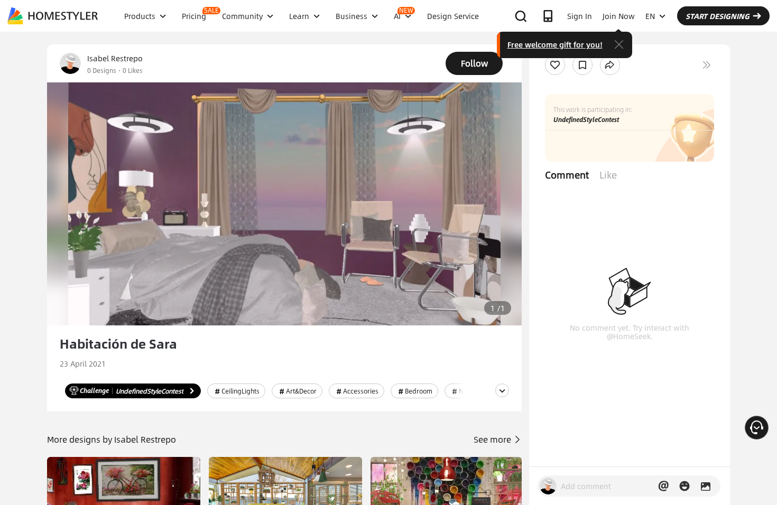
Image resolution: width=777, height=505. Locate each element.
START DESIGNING (718, 16)
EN (650, 16)
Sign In (579, 16)
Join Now (619, 16)
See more (493, 439)
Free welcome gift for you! (555, 44)
